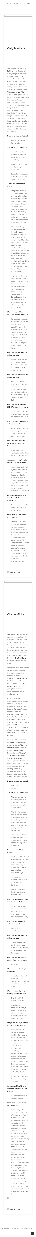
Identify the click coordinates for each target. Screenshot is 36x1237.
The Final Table (20, 658)
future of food (15, 742)
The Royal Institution (16, 750)
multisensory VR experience (17, 678)
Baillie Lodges (12, 71)
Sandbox (23, 730)
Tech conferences (13, 756)
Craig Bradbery (16, 48)
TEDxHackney (16, 758)
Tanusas (17, 709)
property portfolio (17, 92)
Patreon (22, 763)
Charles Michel (15, 614)
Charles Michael (13, 634)
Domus (18, 725)
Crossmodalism (13, 714)
